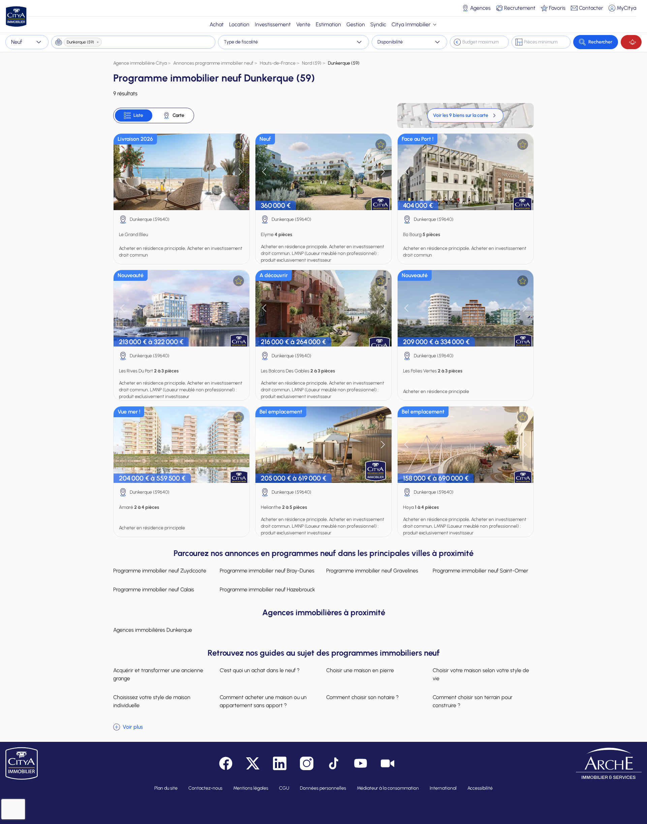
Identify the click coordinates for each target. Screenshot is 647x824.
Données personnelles (323, 788)
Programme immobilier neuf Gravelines (372, 570)
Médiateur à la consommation (388, 788)
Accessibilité (480, 788)
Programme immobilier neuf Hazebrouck (267, 589)
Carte (178, 115)
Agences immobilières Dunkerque (152, 630)
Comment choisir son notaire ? (362, 697)
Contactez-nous (205, 788)
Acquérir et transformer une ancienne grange (158, 674)
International (443, 788)
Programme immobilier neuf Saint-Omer (480, 570)
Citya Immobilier (411, 24)
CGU (284, 788)
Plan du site (166, 788)
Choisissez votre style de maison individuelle (151, 701)
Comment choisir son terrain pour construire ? (473, 701)
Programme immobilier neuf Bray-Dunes (267, 570)
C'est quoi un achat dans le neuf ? (260, 670)
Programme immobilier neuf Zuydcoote (159, 570)
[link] (465, 115)
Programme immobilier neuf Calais (153, 589)
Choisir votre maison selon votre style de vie (481, 674)
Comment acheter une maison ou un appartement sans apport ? (263, 701)
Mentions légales (250, 788)
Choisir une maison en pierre (360, 670)
